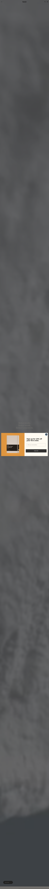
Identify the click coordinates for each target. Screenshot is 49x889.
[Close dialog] (46, 434)
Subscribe (36, 450)
